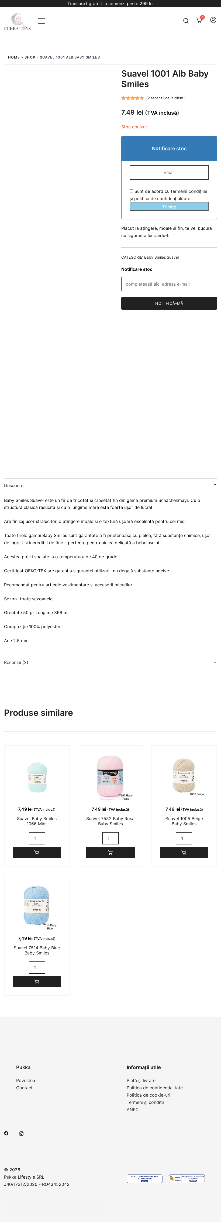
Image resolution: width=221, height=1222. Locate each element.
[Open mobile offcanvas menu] (41, 20)
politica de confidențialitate (162, 198)
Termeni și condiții (145, 1102)
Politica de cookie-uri (148, 1095)
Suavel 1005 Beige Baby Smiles (184, 821)
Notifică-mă (169, 303)
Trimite (169, 207)
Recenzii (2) (16, 662)
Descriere (13, 485)
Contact (24, 1087)
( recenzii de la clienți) (166, 98)
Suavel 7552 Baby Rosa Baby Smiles (110, 821)
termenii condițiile (189, 191)
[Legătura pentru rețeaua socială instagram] (21, 1133)
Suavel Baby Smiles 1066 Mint (37, 821)
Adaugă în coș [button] (37, 852)
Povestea (25, 1080)
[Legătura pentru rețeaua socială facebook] (6, 1133)
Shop (30, 57)
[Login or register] (213, 22)
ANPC (133, 1109)
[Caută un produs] (186, 20)
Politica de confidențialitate (155, 1087)
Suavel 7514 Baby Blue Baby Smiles (37, 950)
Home (14, 57)
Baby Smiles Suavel (161, 257)
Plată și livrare (141, 1080)
